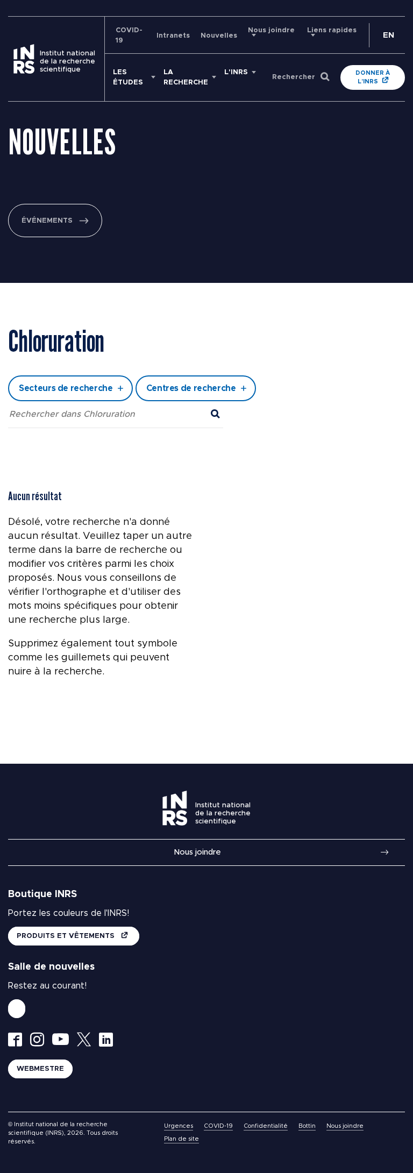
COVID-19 (218, 1126)
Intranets (173, 35)
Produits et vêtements (67, 936)
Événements (47, 220)
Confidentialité (266, 1126)
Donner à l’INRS (372, 77)
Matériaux (112, 303)
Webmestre (40, 1068)
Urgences (178, 1126)
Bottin (307, 1126)
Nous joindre (197, 852)
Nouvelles (219, 35)
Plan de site (181, 1139)
